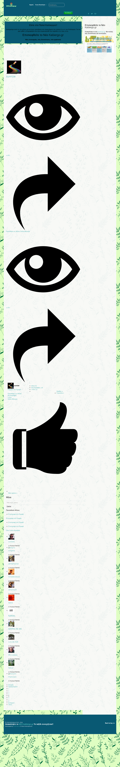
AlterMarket (17, 726)
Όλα (7, 530)
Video (34, 389)
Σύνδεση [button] (68, 13)
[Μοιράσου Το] (43, 230)
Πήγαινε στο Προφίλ (14, 390)
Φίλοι (34, 386)
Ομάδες (60, 391)
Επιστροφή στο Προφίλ (16, 514)
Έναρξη (11, 685)
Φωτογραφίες (37, 388)
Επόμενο (11, 703)
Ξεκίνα (9, 506)
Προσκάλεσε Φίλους (13, 510)
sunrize (11, 76)
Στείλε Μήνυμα (25, 231)
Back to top (109, 723)
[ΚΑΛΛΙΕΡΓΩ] (15, 4)
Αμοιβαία (17, 530)
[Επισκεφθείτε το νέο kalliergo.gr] (99, 44)
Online (11, 530)
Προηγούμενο (13, 687)
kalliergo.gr (101, 32)
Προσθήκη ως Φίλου (13, 231)
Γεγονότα (60, 393)
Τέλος (10, 705)
